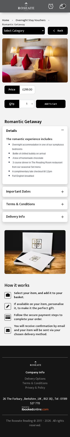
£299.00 (27, 89)
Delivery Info (15, 217)
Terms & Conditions (20, 204)
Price (12, 89)
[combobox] (23, 31)
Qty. (12, 103)
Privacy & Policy (35, 387)
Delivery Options (35, 378)
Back (60, 30)
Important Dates (18, 191)
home (5, 20)
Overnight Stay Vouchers (31, 20)
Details (11, 131)
